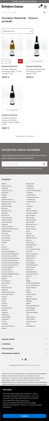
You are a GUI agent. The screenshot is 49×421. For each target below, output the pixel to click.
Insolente (5, 324)
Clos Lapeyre (6, 238)
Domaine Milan (7, 269)
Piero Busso (30, 260)
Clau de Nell (6, 236)
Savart (28, 290)
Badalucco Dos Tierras (9, 202)
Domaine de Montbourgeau (11, 258)
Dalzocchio (5, 249)
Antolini (4, 195)
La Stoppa (29, 193)
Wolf (28, 324)
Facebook (22, 359)
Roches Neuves (31, 288)
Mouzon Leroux (31, 229)
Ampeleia (5, 188)
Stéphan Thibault (31, 299)
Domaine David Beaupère (10, 254)
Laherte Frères (31, 195)
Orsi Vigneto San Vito (33, 249)
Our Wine (29, 251)
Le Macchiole (30, 199)
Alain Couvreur (6, 186)
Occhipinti (29, 247)
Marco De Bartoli (31, 211)
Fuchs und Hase (7, 308)
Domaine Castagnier (8, 251)
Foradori (4, 306)
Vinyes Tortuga (31, 321)
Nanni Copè (30, 236)
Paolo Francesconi (32, 254)
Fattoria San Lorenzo (8, 292)
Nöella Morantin (31, 245)
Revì (27, 279)
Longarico (29, 206)
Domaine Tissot (7, 276)
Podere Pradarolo (32, 265)
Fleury (4, 301)
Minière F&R (30, 222)
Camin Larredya (7, 220)
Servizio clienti (8, 339)
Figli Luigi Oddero (8, 294)
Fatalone (5, 290)
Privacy (26, 365)
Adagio (4, 184)
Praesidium (30, 269)
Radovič (28, 276)
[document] (24, 400)
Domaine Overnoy (7, 272)
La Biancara (30, 188)
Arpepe (4, 197)
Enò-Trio (4, 285)
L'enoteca (6, 344)
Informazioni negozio (11, 353)
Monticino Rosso (31, 224)
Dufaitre (4, 279)
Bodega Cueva (6, 211)
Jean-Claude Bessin (8, 326)
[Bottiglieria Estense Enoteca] (14, 7)
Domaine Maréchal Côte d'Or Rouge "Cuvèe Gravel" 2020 (35, 71)
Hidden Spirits (6, 317)
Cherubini (5, 233)
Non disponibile (36, 61)
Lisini (28, 204)
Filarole (4, 297)
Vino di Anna (30, 319)
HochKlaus (5, 319)
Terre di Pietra (30, 310)
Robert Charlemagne (33, 283)
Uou (27, 315)
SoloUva (29, 297)
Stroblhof (29, 301)
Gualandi (5, 310)
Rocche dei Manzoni (32, 285)
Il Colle (4, 321)
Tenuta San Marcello (32, 306)
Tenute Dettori (30, 308)
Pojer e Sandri (30, 267)
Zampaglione (30, 326)
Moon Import (30, 227)
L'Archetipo (30, 186)
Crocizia (4, 247)
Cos (3, 245)
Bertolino (5, 209)
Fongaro (4, 303)
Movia (28, 231)
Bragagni (5, 213)
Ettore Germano (7, 288)
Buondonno (6, 215)
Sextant (28, 292)
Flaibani (4, 299)
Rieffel (28, 281)
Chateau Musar (6, 231)
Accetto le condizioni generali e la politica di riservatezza (23, 168)
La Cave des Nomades (33, 190)
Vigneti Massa (31, 317)
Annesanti (5, 193)
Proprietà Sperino (31, 272)
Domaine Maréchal (8, 267)
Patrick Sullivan (31, 256)
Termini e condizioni (35, 365)
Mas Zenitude (30, 215)
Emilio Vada (6, 283)
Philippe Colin (30, 258)
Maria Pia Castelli (31, 213)
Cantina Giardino (7, 222)
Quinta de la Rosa (32, 274)
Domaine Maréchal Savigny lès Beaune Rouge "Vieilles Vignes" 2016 (11, 121)
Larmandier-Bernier (32, 197)
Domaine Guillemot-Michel (10, 263)
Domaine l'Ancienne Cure (10, 265)
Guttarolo (5, 312)
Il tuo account (8, 348)
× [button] (45, 389)
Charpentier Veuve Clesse (10, 229)
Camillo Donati (7, 218)
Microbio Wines (31, 220)
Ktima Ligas (30, 184)
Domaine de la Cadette (9, 256)
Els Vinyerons (6, 281)
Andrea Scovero (7, 190)
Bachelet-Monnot (7, 199)
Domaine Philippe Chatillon (10, 274)
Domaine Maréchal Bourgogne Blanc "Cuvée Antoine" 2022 (11, 71)
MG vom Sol (30, 218)
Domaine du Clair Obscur (10, 260)
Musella (28, 233)
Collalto (4, 242)
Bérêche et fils (6, 204)
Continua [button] (24, 416)
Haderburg (5, 315)
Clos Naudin (6, 240)
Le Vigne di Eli (31, 202)
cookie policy (24, 400)
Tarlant (28, 303)
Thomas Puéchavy (32, 312)
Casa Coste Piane (7, 227)
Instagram (25, 359)
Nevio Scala (30, 242)
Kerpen (4, 328)
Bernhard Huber (7, 206)
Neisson (29, 240)
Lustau (28, 209)
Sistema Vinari (31, 294)
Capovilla (5, 224)
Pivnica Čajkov (30, 263)
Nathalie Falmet (31, 238)
